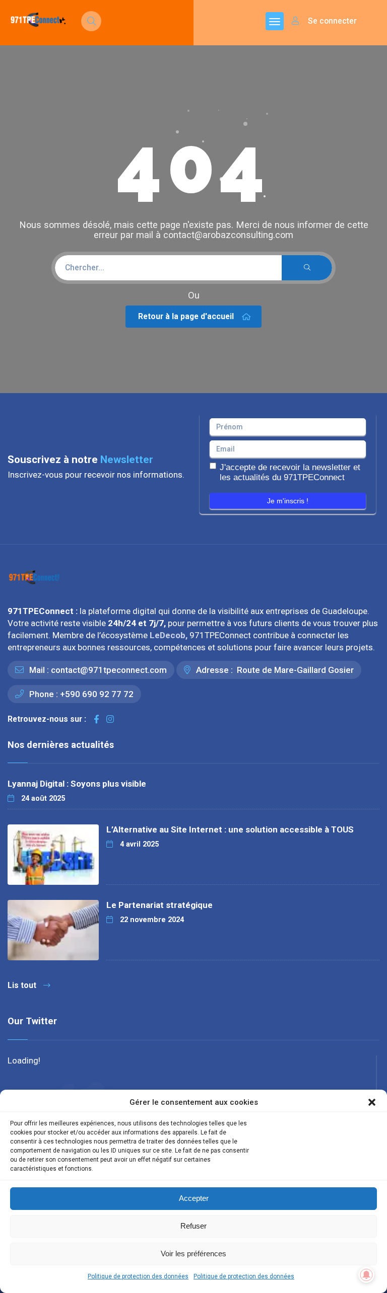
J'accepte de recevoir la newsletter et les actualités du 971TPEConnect (290, 472)
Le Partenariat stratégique (159, 905)
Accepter (194, 1198)
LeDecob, (169, 635)
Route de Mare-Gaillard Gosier (294, 670)
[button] (372, 1102)
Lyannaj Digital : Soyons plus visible (77, 784)
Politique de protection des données (138, 1276)
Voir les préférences (193, 1253)
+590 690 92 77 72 (97, 694)
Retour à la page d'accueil (186, 316)
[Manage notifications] (366, 1275)
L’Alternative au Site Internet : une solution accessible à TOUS (230, 829)
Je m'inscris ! (287, 501)
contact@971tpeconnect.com (109, 670)
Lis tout (22, 985)
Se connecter (331, 21)
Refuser (193, 1226)
